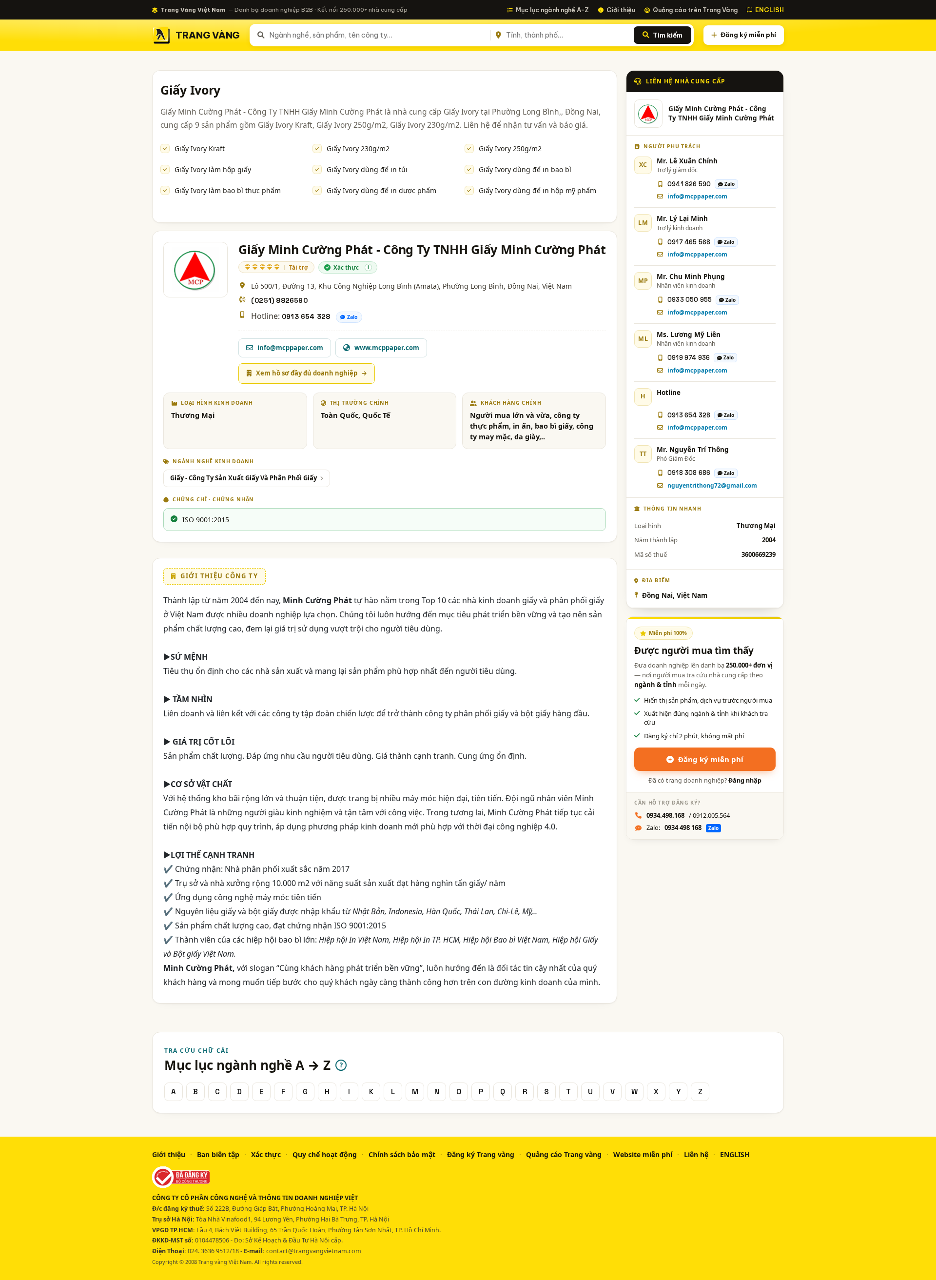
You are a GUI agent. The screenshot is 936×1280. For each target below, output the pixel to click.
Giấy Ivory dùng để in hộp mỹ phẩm (537, 190)
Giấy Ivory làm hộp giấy (213, 169)
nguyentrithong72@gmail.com (712, 485)
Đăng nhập (744, 780)
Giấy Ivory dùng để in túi (367, 169)
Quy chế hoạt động (324, 1154)
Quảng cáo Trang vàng (564, 1154)
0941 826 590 (689, 184)
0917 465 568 (688, 242)
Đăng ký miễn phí (748, 35)
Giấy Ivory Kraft (200, 148)
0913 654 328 (306, 316)
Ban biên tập (218, 1154)
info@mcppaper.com (697, 196)
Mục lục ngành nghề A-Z (552, 10)
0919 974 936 (688, 358)
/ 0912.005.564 (688, 815)
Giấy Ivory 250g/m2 (510, 148)
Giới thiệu (620, 10)
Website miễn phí (642, 1154)
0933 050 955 (689, 299)
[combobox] (378, 35)
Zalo (352, 317)
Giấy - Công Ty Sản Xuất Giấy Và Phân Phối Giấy (243, 477)
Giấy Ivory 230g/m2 (358, 148)
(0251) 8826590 (279, 300)
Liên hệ (696, 1154)
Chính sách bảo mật (402, 1154)
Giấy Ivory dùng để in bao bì (525, 169)
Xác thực (266, 1154)
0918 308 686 (688, 473)
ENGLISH (769, 10)
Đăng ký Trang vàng (480, 1154)
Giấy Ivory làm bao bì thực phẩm (228, 190)
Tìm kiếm (667, 35)
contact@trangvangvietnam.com (313, 1251)
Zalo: (682, 827)
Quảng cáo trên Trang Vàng (695, 10)
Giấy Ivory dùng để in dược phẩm (381, 190)
